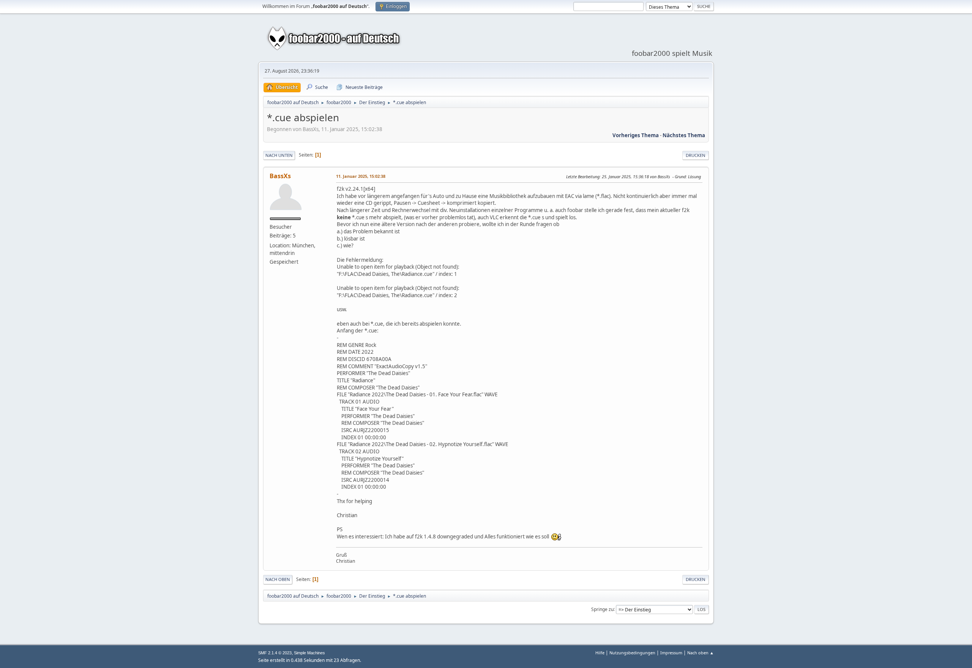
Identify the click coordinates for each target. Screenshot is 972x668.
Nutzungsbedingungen (632, 652)
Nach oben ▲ (700, 652)
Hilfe (599, 652)
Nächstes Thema (684, 135)
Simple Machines (309, 653)
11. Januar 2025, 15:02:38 (360, 176)
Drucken (695, 155)
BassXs (280, 176)
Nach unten (279, 155)
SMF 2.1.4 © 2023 (275, 653)
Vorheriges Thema (635, 135)
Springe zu (602, 609)
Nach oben (277, 579)
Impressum (671, 652)
